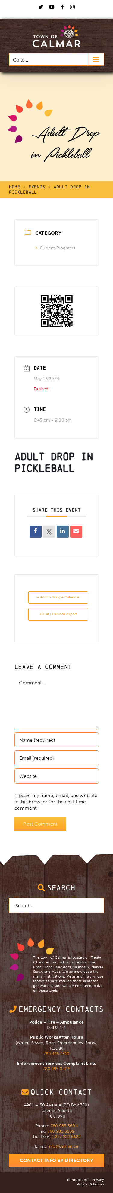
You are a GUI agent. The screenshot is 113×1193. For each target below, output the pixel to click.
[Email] (76, 532)
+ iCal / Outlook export (58, 614)
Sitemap (97, 1184)
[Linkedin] (63, 532)
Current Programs (57, 248)
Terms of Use (78, 1180)
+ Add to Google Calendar (58, 597)
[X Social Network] (49, 532)
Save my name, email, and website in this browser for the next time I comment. (56, 802)
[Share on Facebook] (36, 532)
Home (14, 186)
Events (37, 186)
